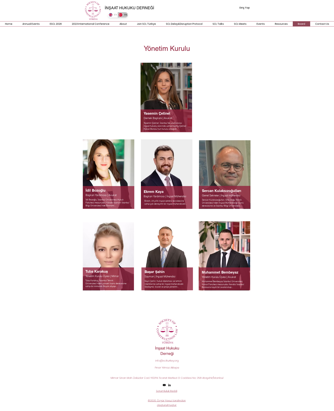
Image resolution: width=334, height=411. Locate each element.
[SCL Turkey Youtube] (164, 385)
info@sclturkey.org (167, 360)
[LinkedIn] (169, 385)
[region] (167, 99)
